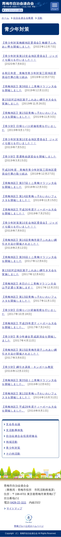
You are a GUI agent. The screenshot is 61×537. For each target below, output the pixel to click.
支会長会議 (13, 424)
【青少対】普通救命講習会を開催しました (29, 156)
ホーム (5, 18)
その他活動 (13, 453)
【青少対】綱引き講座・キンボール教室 (28, 367)
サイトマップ (14, 508)
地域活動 (11, 442)
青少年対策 (13, 447)
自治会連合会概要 (23, 18)
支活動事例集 (14, 430)
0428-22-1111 (18, 502)
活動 (39, 18)
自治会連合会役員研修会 (22, 436)
